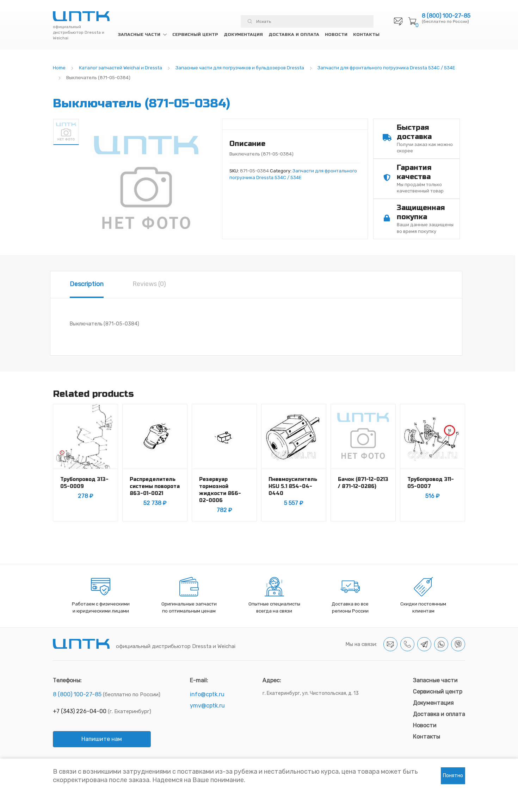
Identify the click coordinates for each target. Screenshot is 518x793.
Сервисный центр (195, 34)
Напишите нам (101, 739)
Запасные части (139, 34)
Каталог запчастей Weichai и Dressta (120, 67)
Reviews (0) (149, 284)
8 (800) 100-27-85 (446, 16)
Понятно (453, 776)
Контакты (366, 34)
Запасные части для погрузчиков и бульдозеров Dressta (239, 67)
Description (87, 284)
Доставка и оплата (294, 34)
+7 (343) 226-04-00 (79, 711)
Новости (336, 34)
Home (59, 67)
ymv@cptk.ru (207, 705)
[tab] (87, 284)
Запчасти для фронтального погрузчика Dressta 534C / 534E (386, 67)
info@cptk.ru (207, 694)
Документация (243, 34)
